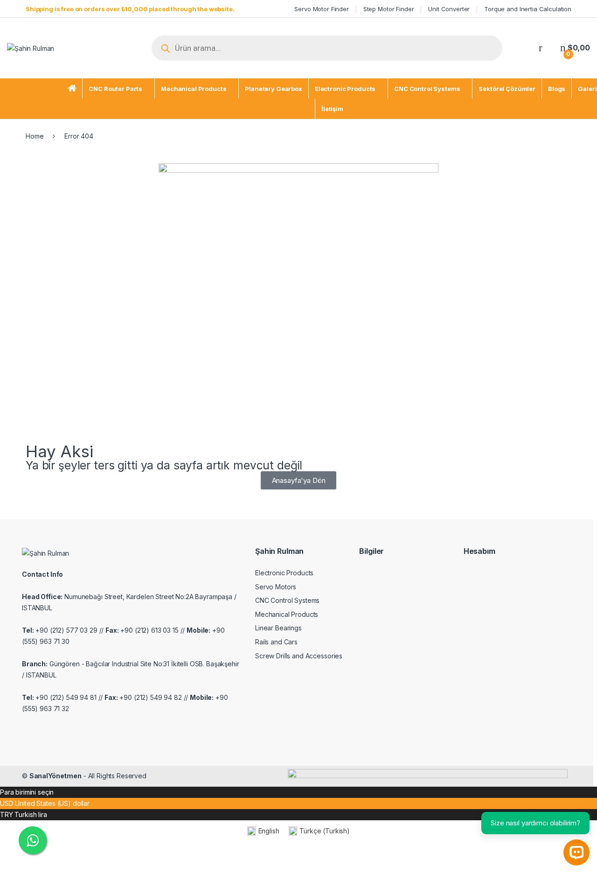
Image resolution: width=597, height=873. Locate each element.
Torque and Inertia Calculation (527, 9)
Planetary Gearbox (273, 88)
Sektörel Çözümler (507, 88)
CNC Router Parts (115, 88)
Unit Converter (449, 9)
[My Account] (540, 47)
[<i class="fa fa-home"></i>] (72, 88)
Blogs (556, 88)
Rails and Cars (276, 642)
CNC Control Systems (427, 88)
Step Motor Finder (388, 9)
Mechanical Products (193, 88)
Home (34, 136)
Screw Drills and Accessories (298, 656)
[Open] (129, 48)
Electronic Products (345, 88)
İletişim (332, 108)
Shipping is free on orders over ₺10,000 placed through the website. (130, 9)
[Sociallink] (26, 729)
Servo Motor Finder (321, 9)
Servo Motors (275, 587)
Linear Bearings (278, 628)
